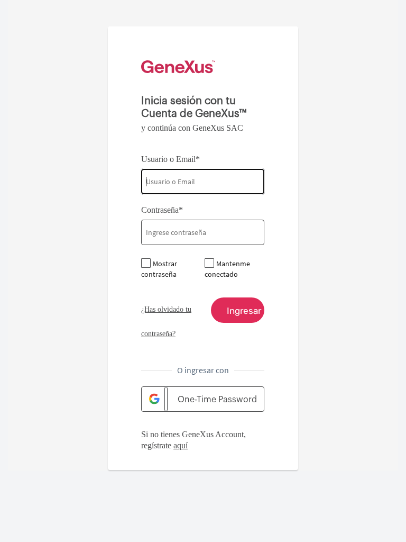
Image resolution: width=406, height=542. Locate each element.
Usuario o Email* (170, 159)
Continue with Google (154, 399)
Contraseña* (162, 209)
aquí (180, 445)
